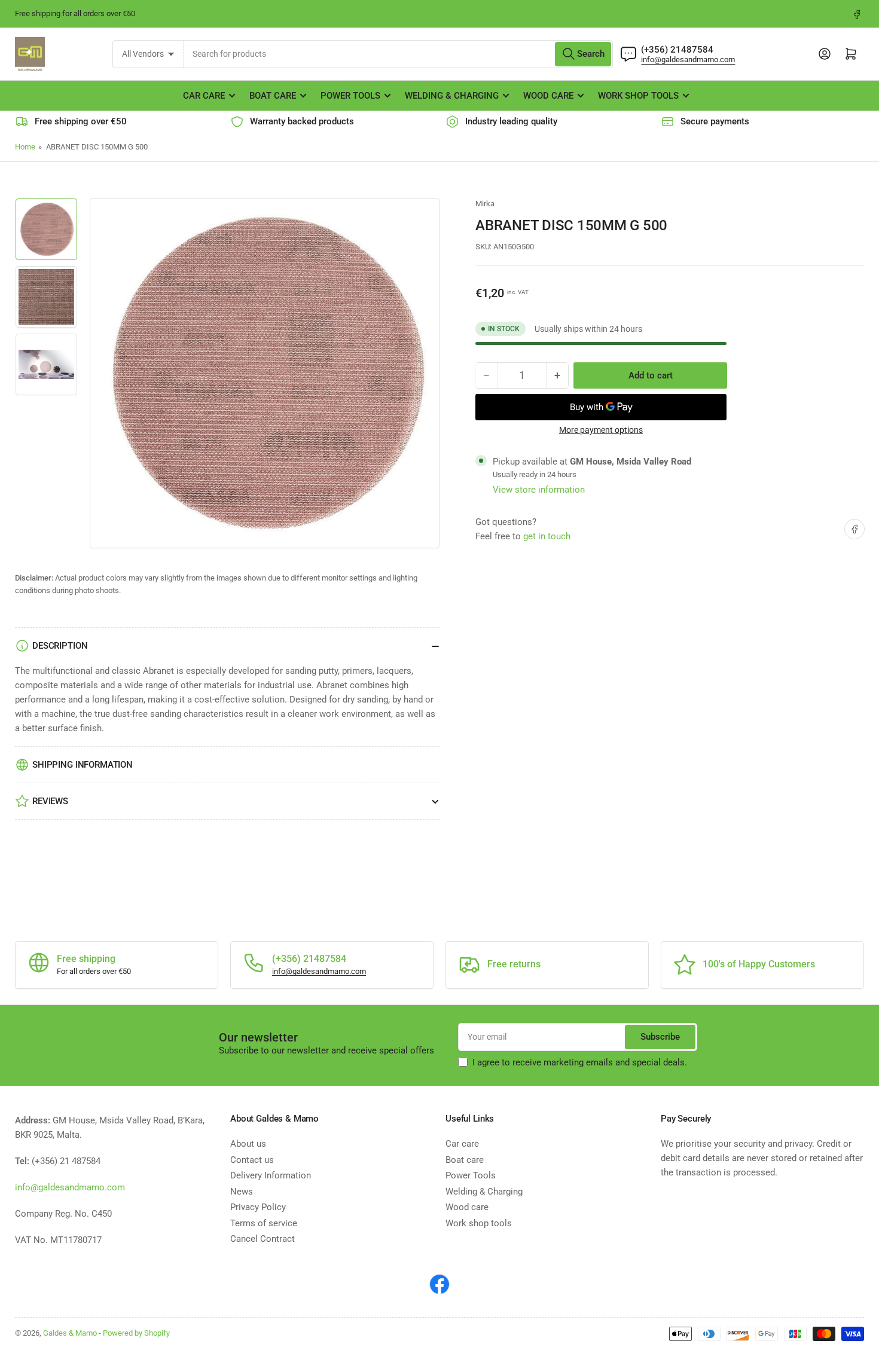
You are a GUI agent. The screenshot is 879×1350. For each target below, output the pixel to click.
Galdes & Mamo (70, 1332)
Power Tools (350, 95)
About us (248, 1143)
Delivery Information (270, 1175)
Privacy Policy (258, 1207)
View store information (539, 489)
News (241, 1191)
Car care (204, 95)
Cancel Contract (262, 1238)
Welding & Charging (452, 95)
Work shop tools (638, 95)
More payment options (601, 430)
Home (25, 146)
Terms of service (263, 1223)
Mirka (485, 203)
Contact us (252, 1159)
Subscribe (660, 1036)
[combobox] (399, 54)
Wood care (548, 95)
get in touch (546, 536)
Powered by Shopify (136, 1332)
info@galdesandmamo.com (688, 59)
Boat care (272, 95)
